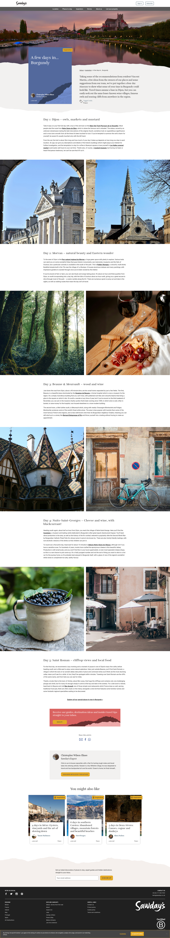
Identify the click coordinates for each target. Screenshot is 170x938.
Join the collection (51, 922)
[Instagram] (16, 894)
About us (99, 9)
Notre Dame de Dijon (69, 128)
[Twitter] (11, 894)
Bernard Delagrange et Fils (72, 415)
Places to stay (67, 9)
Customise (123, 934)
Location (55, 9)
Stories (89, 9)
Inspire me (49, 910)
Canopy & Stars (50, 915)
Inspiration (79, 9)
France (85, 103)
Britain (7, 904)
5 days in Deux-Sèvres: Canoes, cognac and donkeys (121, 828)
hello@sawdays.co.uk (158, 895)
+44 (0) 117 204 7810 (158, 893)
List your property (112, 9)
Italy (6, 912)
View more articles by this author (75, 774)
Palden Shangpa (103, 265)
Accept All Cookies (137, 934)
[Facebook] (6, 894)
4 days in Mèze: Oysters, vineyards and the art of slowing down (45, 828)
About (48, 907)
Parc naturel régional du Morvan (73, 259)
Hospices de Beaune (82, 393)
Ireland (7, 910)
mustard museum (100, 148)
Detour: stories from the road (54, 904)
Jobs (47, 912)
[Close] (167, 934)
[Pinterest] (22, 894)
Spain (6, 917)
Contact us (90, 904)
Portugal (7, 915)
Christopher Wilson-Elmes (45, 94)
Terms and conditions (93, 912)
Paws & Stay (50, 917)
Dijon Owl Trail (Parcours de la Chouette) (104, 126)
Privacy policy (91, 907)
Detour (82, 70)
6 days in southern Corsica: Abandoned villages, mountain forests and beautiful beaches (84, 827)
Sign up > (60, 722)
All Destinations (9, 920)
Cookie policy (91, 910)
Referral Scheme (51, 920)
